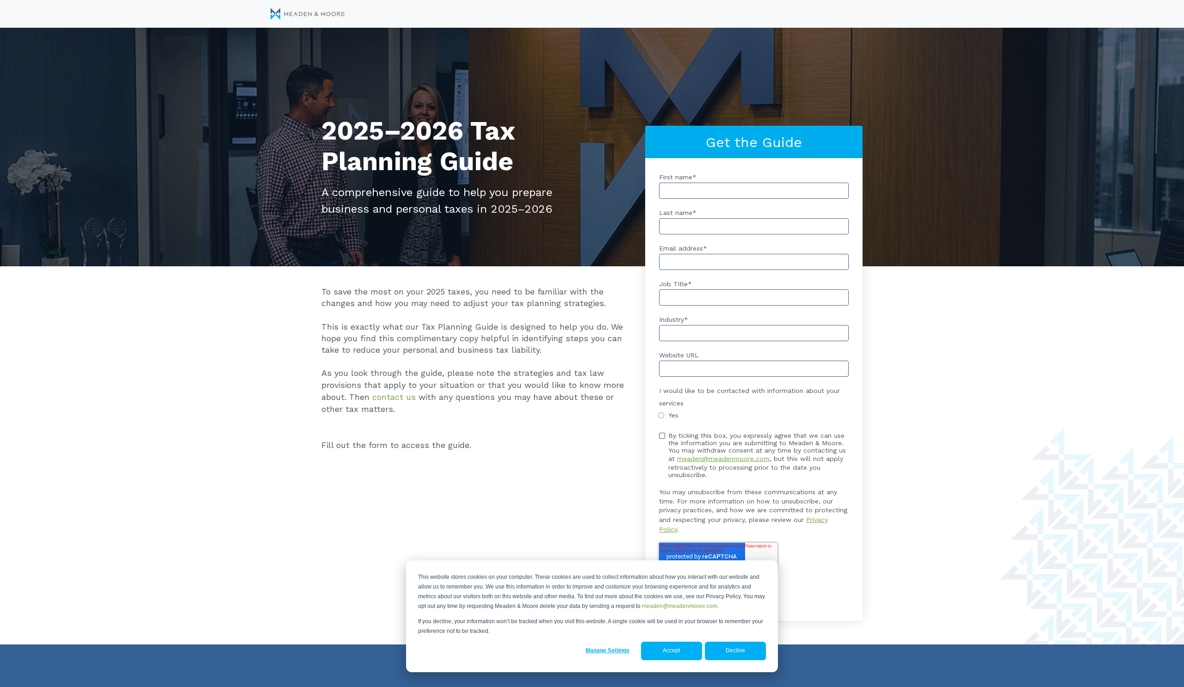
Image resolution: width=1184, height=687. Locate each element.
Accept (671, 650)
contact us (394, 397)
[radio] (754, 415)
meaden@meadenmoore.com (679, 606)
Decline (735, 650)
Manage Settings (607, 650)
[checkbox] (754, 415)
